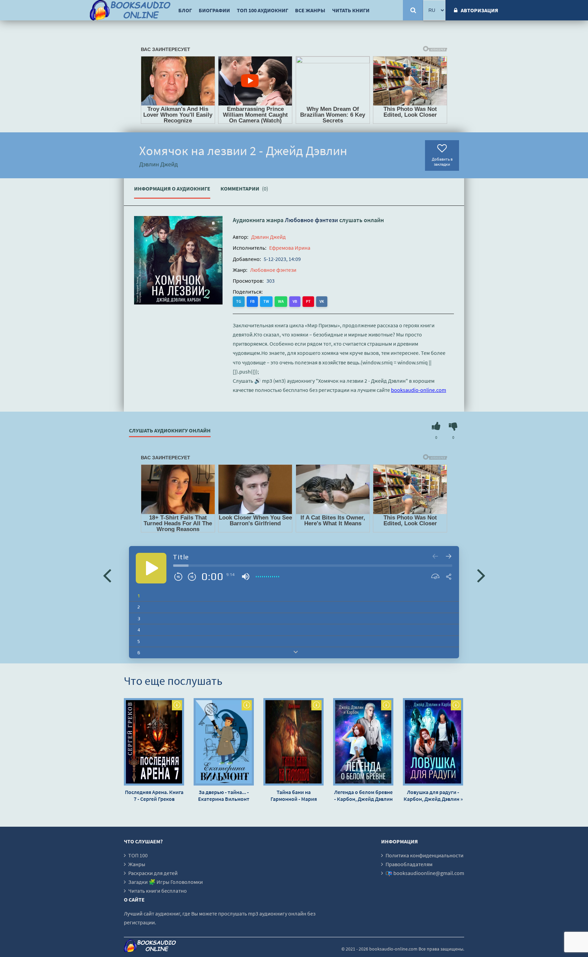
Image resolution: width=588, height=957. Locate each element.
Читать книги (351, 10)
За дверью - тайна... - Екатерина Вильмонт (223, 795)
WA (281, 301)
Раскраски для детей (153, 873)
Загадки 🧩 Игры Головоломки (165, 881)
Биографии (214, 10)
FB (252, 301)
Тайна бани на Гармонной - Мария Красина (294, 795)
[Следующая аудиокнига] (481, 575)
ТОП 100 (138, 855)
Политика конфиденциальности (424, 855)
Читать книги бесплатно (157, 890)
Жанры (136, 864)
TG (238, 301)
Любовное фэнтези (311, 220)
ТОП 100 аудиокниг (262, 10)
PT (308, 301)
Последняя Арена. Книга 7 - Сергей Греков (154, 795)
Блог (185, 10)
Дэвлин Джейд (268, 236)
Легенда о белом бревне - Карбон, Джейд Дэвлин (363, 795)
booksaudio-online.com (418, 389)
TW (266, 301)
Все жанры (310, 10)
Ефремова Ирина (289, 247)
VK (322, 301)
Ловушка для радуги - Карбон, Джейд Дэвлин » (433, 795)
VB (295, 301)
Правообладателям (409, 864)
